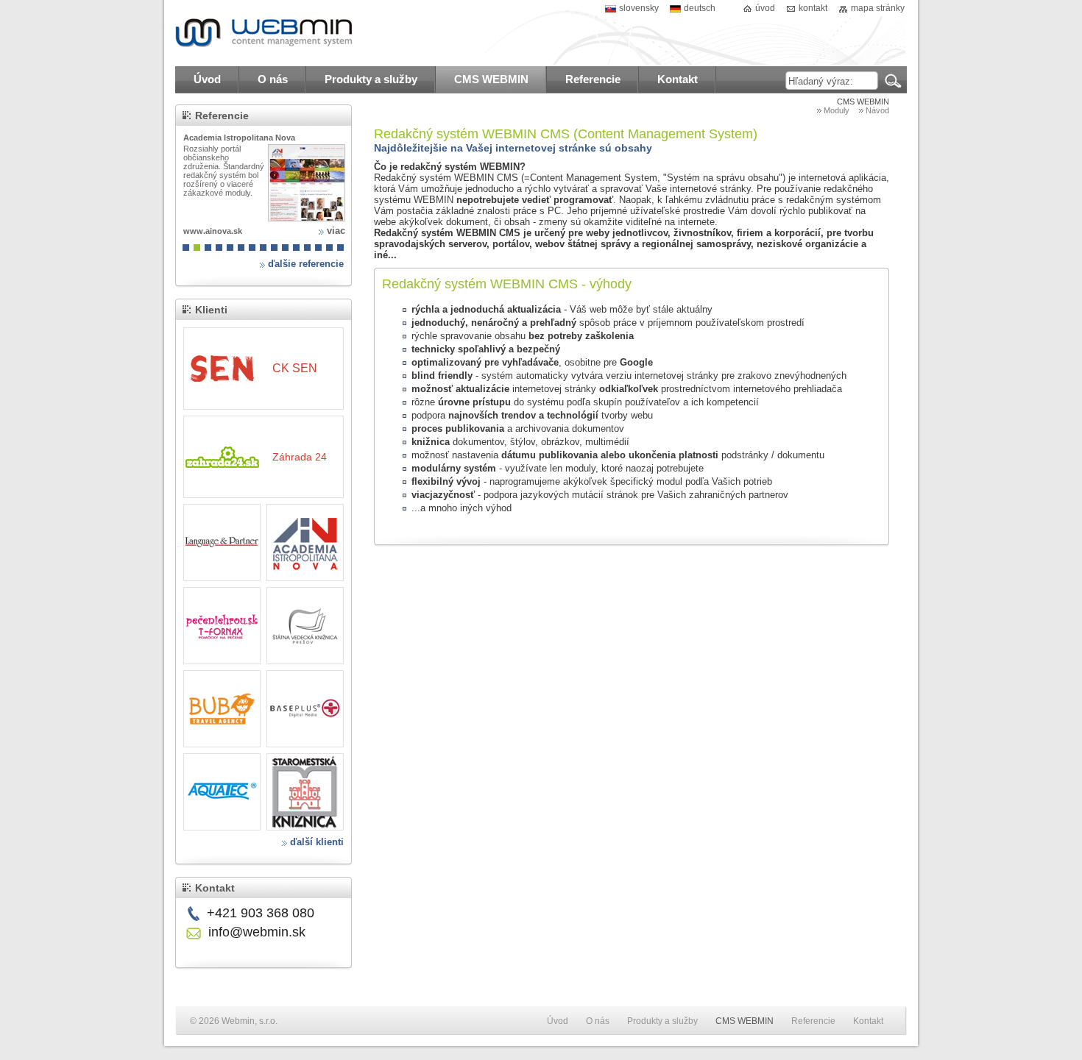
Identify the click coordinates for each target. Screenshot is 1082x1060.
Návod (877, 110)
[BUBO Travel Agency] (222, 708)
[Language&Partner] (222, 542)
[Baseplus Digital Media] (305, 708)
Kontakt (215, 888)
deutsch (699, 8)
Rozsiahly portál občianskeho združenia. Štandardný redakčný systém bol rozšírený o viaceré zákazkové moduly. (223, 170)
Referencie (222, 115)
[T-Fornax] (222, 625)
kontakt (813, 8)
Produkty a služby (662, 1021)
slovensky (639, 8)
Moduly (836, 110)
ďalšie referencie (306, 263)
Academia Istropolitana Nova (239, 137)
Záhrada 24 (299, 457)
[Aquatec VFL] (222, 791)
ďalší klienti (317, 841)
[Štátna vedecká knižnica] (305, 625)
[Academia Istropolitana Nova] (305, 542)
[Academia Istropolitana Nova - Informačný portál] (306, 182)
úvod (765, 8)
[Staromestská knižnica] (305, 791)
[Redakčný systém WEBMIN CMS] (265, 33)
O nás (597, 1021)
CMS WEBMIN (863, 101)
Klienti (211, 310)
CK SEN (294, 368)
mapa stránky (878, 8)
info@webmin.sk (256, 932)
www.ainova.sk (212, 231)
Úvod (557, 1021)
